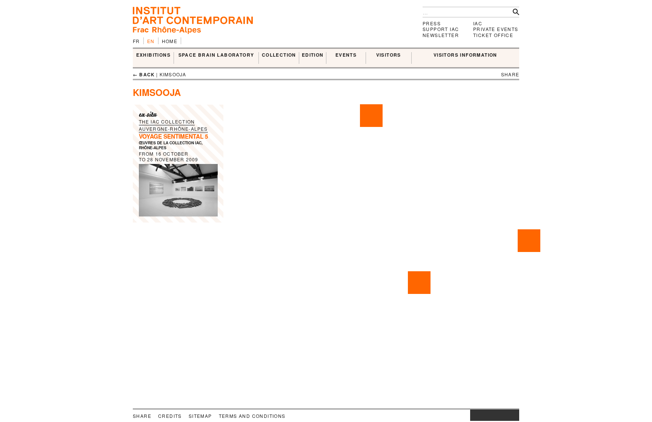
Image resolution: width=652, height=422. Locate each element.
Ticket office (493, 35)
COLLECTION (279, 55)
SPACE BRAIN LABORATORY (216, 55)
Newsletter (441, 35)
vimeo (502, 415)
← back (144, 74)
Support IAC (441, 29)
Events (346, 55)
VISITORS (388, 55)
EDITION (313, 55)
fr (136, 41)
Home (170, 41)
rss (513, 415)
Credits (170, 416)
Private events (495, 29)
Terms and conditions (252, 416)
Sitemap (200, 416)
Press (432, 23)
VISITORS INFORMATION (465, 55)
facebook (481, 415)
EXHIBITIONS (153, 55)
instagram (474, 415)
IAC (477, 23)
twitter (491, 415)
